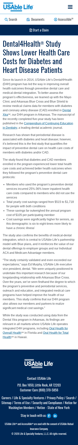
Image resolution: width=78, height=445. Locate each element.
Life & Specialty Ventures (29, 397)
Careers (6, 397)
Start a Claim (40, 30)
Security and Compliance (47, 402)
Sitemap (6, 402)
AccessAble (65, 19)
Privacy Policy (55, 397)
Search (12, 19)
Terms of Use (22, 402)
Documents (37, 19)
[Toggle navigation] (70, 7)
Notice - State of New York (53, 407)
